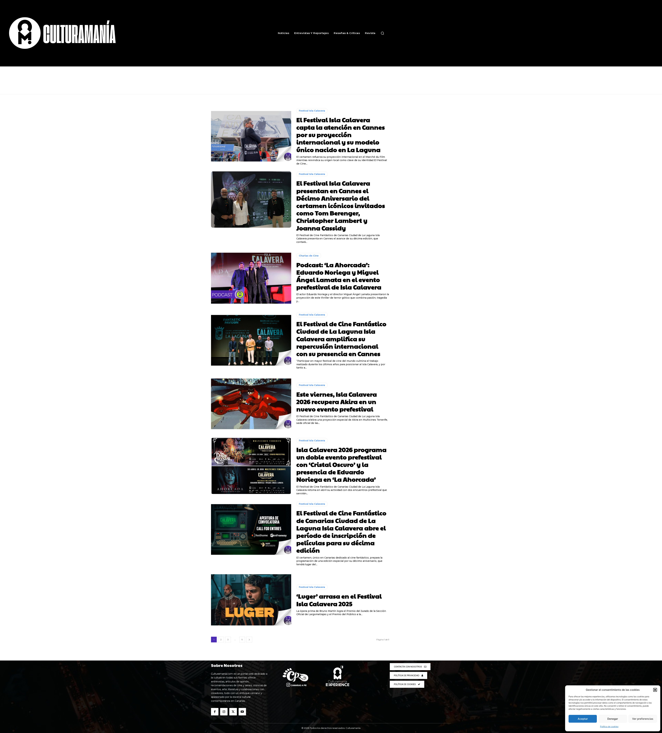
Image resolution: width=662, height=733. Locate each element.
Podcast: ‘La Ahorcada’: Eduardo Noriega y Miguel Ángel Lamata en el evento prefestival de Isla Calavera (338, 275)
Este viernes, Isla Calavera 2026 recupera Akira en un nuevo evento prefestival (336, 401)
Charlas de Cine (309, 255)
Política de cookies (609, 726)
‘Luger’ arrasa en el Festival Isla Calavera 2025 (339, 600)
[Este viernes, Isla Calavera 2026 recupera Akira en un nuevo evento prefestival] (251, 404)
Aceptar (583, 718)
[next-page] (249, 639)
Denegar (612, 718)
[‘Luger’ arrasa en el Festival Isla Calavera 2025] (251, 600)
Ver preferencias (642, 718)
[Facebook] (214, 711)
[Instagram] (224, 711)
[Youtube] (242, 711)
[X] (233, 711)
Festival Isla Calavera (312, 110)
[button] (655, 690)
